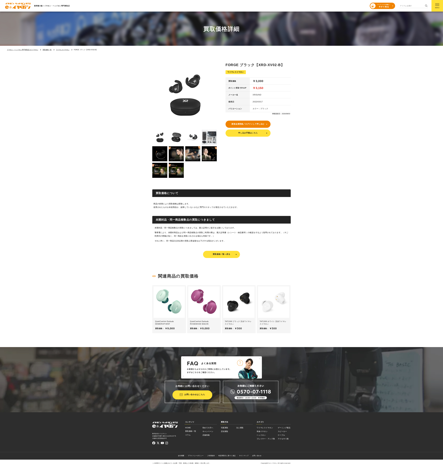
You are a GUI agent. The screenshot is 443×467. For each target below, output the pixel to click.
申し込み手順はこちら (248, 133)
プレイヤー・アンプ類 (266, 439)
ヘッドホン (261, 435)
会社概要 (181, 455)
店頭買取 (224, 431)
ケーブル (281, 435)
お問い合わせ (257, 455)
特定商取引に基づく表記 (227, 455)
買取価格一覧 (190, 431)
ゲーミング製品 (284, 428)
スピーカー (282, 431)
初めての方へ (207, 428)
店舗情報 (206, 435)
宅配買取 (224, 428)
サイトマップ (244, 455)
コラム (188, 435)
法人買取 (240, 428)
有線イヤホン (262, 431)
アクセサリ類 (283, 439)
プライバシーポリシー (196, 455)
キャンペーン (207, 431)
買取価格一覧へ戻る (221, 254)
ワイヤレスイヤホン (265, 428)
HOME (188, 428)
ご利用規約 (211, 455)
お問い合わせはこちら (194, 394)
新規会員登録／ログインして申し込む (248, 124)
